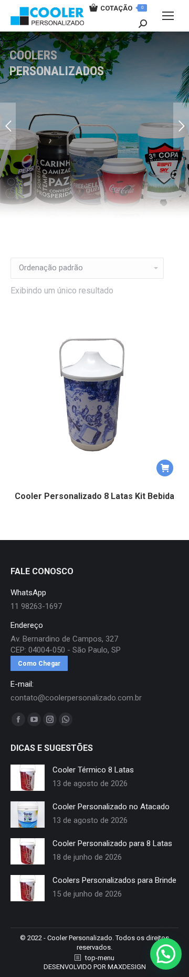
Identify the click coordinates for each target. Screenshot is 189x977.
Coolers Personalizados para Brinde (114, 880)
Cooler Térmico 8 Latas (93, 770)
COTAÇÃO (121, 8)
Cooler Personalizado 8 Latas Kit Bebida (94, 496)
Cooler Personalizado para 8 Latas (112, 843)
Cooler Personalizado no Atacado (111, 806)
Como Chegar (39, 663)
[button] (164, 468)
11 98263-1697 (36, 606)
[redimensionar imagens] (27, 778)
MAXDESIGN (127, 967)
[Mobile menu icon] (168, 15)
